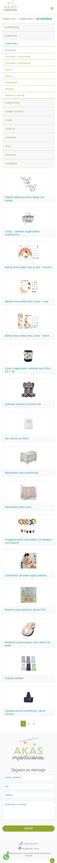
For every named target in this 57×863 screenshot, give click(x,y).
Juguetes (10, 129)
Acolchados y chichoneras (18, 56)
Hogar (8, 120)
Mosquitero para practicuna (21, 472)
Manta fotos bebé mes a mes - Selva (27, 335)
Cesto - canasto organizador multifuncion (22, 233)
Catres (8, 69)
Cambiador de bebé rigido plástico (26, 575)
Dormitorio (26, 19)
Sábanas (9, 89)
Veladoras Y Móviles (15, 95)
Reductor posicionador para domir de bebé (27, 644)
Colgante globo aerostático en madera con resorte (28, 541)
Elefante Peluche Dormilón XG (23, 404)
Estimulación (12, 103)
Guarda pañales (14, 678)
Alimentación (12, 27)
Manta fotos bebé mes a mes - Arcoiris (28, 267)
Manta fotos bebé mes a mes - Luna (26, 301)
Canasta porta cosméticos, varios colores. (25, 712)
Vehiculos (10, 155)
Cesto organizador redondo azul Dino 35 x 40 (27, 370)
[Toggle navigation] (51, 8)
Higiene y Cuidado (14, 111)
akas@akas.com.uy (30, 849)
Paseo (8, 146)
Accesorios (10, 50)
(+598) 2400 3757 (30, 844)
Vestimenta (11, 163)
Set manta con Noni (17, 438)
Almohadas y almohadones (18, 63)
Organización (11, 82)
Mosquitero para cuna (18, 506)
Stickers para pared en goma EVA (25, 609)
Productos (9, 19)
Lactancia (10, 137)
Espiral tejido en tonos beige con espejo (24, 199)
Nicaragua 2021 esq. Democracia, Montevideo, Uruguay (30, 854)
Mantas (8, 76)
